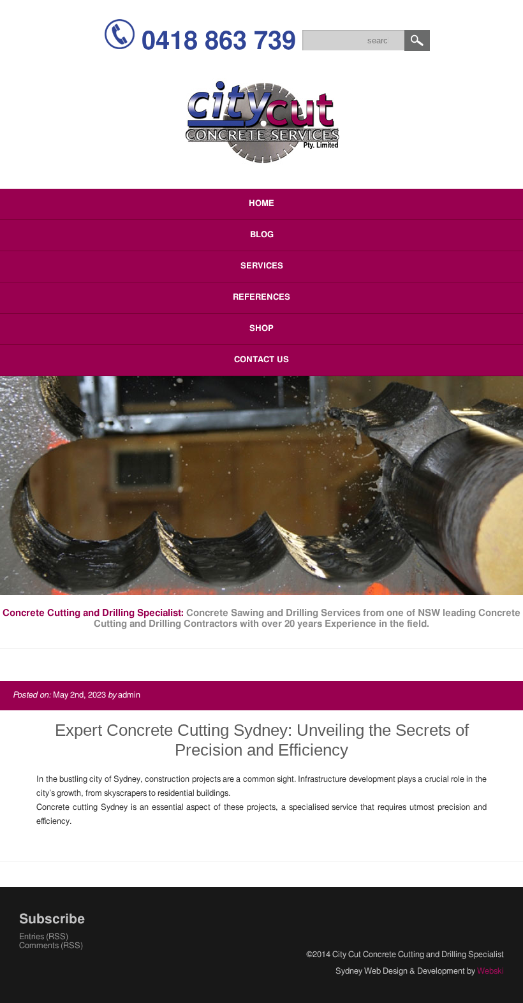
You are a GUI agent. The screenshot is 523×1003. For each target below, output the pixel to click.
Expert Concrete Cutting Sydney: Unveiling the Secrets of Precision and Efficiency (262, 740)
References (261, 297)
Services (261, 266)
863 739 (219, 41)
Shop (261, 329)
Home (261, 204)
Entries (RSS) (43, 937)
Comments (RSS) (51, 946)
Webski (490, 971)
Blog (262, 235)
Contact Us (261, 360)
